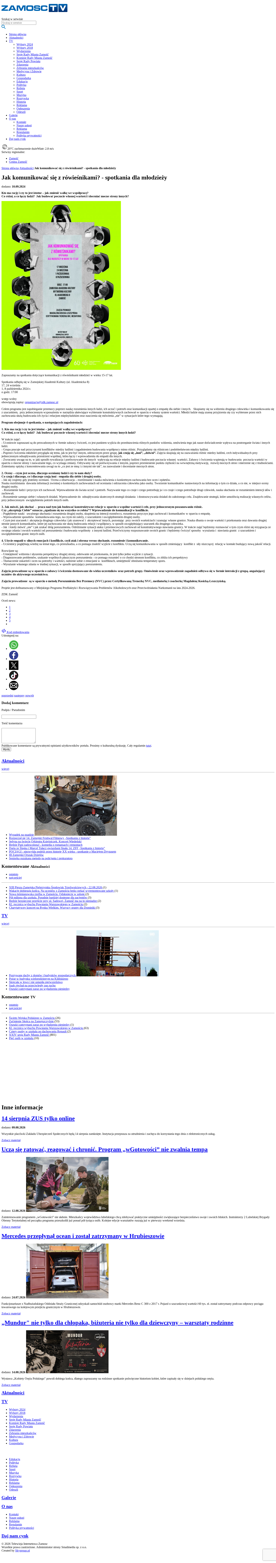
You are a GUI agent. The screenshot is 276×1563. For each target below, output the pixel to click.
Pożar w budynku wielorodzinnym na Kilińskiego (38, 978)
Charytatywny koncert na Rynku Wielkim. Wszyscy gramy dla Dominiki (52, 907)
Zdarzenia (22, 64)
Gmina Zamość (18, 161)
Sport (20, 91)
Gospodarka (24, 78)
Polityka (21, 84)
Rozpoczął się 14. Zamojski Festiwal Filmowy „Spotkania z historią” (50, 838)
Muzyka (21, 95)
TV (5, 915)
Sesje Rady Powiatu (28, 61)
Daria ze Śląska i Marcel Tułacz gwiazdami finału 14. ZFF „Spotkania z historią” (57, 848)
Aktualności (26, 168)
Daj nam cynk (15, 1535)
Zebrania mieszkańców (30, 68)
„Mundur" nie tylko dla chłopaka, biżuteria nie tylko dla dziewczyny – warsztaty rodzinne (117, 1322)
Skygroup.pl (22, 1550)
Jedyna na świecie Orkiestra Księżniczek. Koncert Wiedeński (45, 841)
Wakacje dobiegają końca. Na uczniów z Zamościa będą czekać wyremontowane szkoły (62, 890)
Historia (21, 101)
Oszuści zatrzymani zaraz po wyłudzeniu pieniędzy (39, 988)
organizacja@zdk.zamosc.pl (41, 402)
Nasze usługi (24, 125)
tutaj (148, 745)
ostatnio (13, 874)
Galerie (9, 1497)
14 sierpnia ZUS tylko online (38, 1118)
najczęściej (15, 877)
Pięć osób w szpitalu (21, 1038)
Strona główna (10, 168)
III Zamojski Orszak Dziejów (26, 855)
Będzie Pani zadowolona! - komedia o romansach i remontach (45, 844)
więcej (5, 768)
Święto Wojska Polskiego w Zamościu (32, 1017)
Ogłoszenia (23, 108)
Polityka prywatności (29, 135)
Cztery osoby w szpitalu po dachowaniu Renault (38, 1031)
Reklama (22, 105)
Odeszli (21, 111)
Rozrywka (23, 98)
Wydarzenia (24, 51)
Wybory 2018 (25, 47)
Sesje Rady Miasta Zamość (33, 54)
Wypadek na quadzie (22, 834)
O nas (7, 1506)
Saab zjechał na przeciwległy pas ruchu (32, 985)
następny (19, 695)
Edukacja (22, 81)
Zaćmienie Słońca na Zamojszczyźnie (31, 1021)
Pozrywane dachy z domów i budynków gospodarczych (42, 975)
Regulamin (23, 132)
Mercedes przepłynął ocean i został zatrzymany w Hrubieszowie (83, 1236)
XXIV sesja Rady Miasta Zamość (29, 1034)
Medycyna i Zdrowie (29, 71)
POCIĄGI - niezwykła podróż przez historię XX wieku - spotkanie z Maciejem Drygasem (62, 851)
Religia (21, 88)
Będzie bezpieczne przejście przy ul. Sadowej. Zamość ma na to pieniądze (53, 900)
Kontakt (21, 122)
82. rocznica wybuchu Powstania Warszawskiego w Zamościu (46, 904)
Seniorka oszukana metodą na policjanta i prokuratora (40, 858)
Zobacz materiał (11, 1140)
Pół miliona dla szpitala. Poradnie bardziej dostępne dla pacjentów (48, 897)
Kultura (21, 74)
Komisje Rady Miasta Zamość (34, 57)
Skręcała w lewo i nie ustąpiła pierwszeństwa (36, 982)
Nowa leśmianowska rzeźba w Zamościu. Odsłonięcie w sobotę (47, 894)
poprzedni (7, 695)
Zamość (13, 158)
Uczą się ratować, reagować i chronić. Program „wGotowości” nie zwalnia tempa (105, 1149)
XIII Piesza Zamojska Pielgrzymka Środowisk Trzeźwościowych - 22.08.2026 (56, 887)
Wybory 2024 (25, 44)
